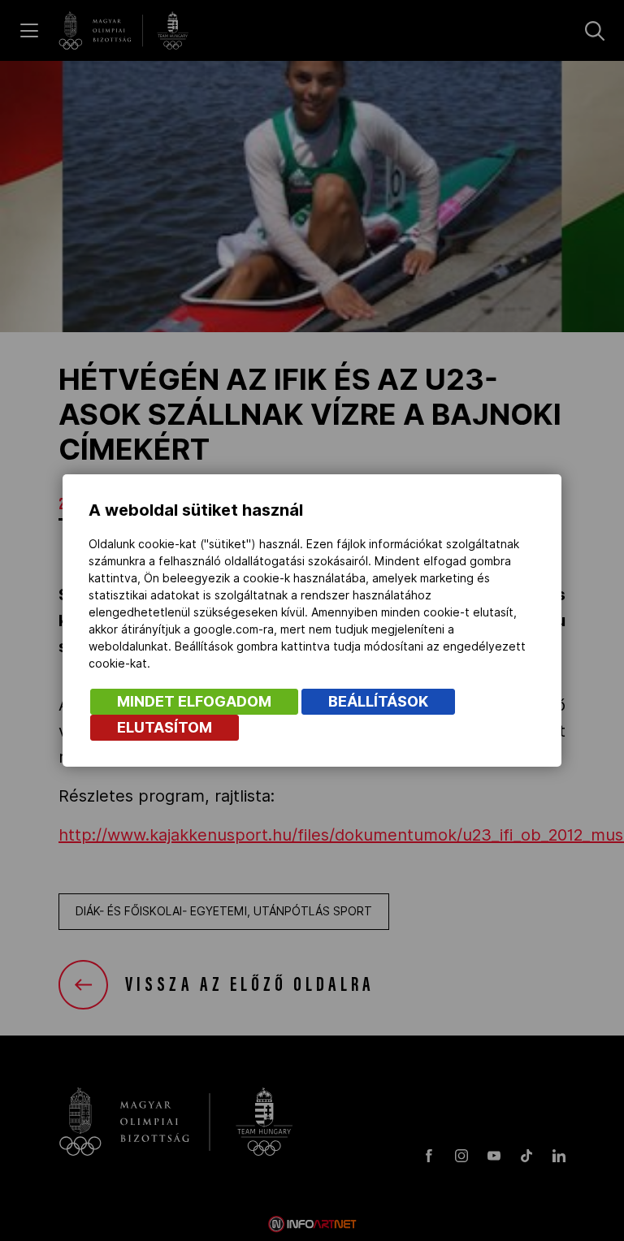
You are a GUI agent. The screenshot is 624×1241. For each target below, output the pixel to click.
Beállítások (378, 701)
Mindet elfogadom (194, 701)
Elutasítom (164, 727)
